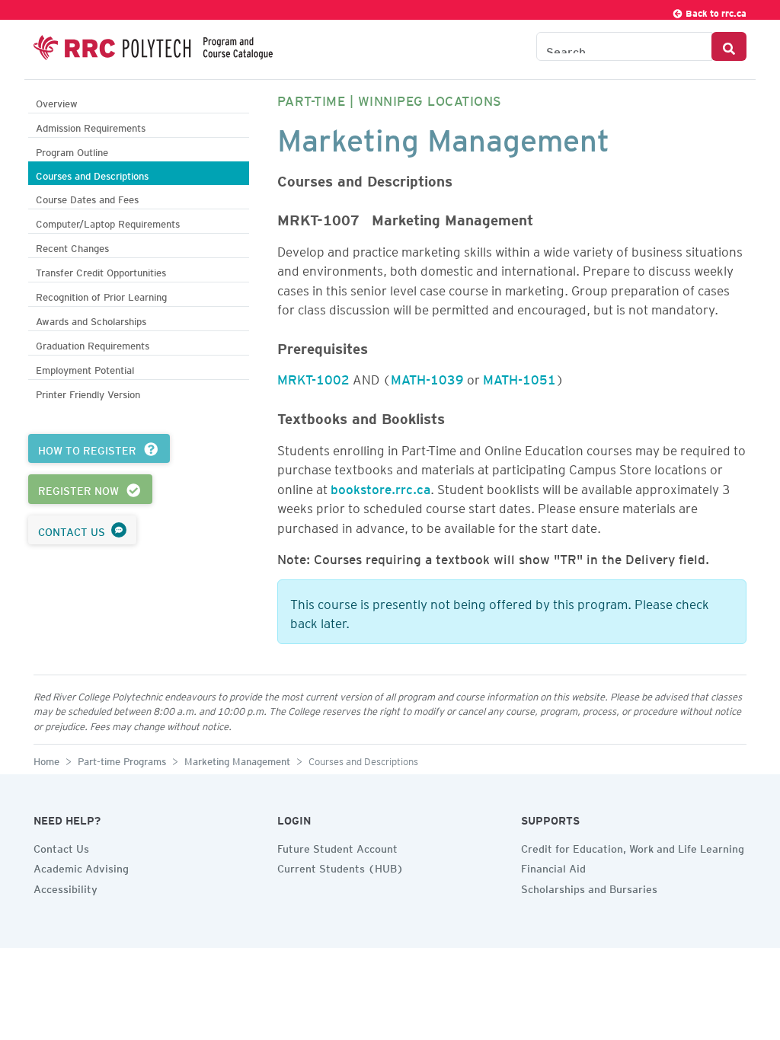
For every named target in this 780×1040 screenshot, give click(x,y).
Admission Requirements (90, 126)
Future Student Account (337, 846)
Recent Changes (72, 246)
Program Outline (72, 150)
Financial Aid (553, 866)
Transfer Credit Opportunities (101, 270)
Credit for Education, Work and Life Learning (632, 846)
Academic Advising (81, 866)
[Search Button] (728, 46)
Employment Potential (85, 368)
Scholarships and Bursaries (589, 887)
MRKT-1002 (313, 376)
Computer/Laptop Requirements (108, 222)
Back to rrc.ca (714, 11)
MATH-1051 (519, 376)
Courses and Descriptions (92, 174)
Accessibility (66, 887)
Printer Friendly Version (88, 392)
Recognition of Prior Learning (101, 295)
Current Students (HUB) (340, 866)
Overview (57, 101)
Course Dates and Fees (87, 197)
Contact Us (61, 846)
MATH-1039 (427, 376)
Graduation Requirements (92, 343)
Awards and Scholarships (91, 319)
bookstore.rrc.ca (380, 486)
